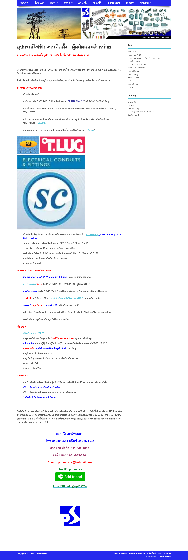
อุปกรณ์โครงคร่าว (135, 71)
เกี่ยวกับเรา (39, 2)
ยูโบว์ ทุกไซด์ (29, 284)
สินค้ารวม (132, 52)
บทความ (144, 2)
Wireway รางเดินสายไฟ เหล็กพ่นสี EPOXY (145, 58)
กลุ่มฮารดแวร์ (133, 78)
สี (130, 81)
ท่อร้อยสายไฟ (135, 61)
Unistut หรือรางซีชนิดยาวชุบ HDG (66, 298)
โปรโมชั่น (82, 2)
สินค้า (52, 2)
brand (130, 102)
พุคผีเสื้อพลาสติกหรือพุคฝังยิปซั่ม (51, 348)
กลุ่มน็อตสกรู (133, 74)
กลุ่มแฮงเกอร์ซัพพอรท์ (136, 67)
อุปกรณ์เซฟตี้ (133, 84)
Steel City (42, 123)
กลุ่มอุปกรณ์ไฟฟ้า (135, 55)
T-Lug (91, 130)
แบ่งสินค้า (167, 554)
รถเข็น (160, 554)
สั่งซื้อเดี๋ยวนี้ (151, 554)
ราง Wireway (92, 234)
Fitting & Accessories (138, 64)
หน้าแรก (24, 2)
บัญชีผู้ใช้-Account (120, 554)
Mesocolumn (151, 557)
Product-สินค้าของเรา (137, 554)
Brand (66, 2)
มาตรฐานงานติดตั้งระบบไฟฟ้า (141, 111)
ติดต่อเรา (130, 2)
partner (131, 105)
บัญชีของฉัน (114, 2)
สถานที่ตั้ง (97, 2)
